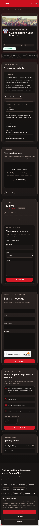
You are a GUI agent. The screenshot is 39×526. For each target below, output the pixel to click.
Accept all (19, 512)
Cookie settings (20, 179)
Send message (19, 361)
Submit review (19, 280)
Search (13, 484)
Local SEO (17, 494)
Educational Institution (18, 29)
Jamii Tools (6, 494)
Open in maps (9, 192)
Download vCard (19, 428)
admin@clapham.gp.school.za (15, 138)
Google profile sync (19, 489)
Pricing (31, 484)
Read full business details (13, 97)
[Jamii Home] (7, 3)
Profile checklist (30, 494)
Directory (22, 484)
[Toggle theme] (36, 3)
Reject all (20, 517)
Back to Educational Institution (11, 10)
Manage (19, 521)
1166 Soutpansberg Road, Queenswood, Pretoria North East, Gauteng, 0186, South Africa (18, 118)
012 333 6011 (10, 109)
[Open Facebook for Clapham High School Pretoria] (5, 40)
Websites (6, 489)
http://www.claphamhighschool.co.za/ (17, 132)
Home (5, 484)
